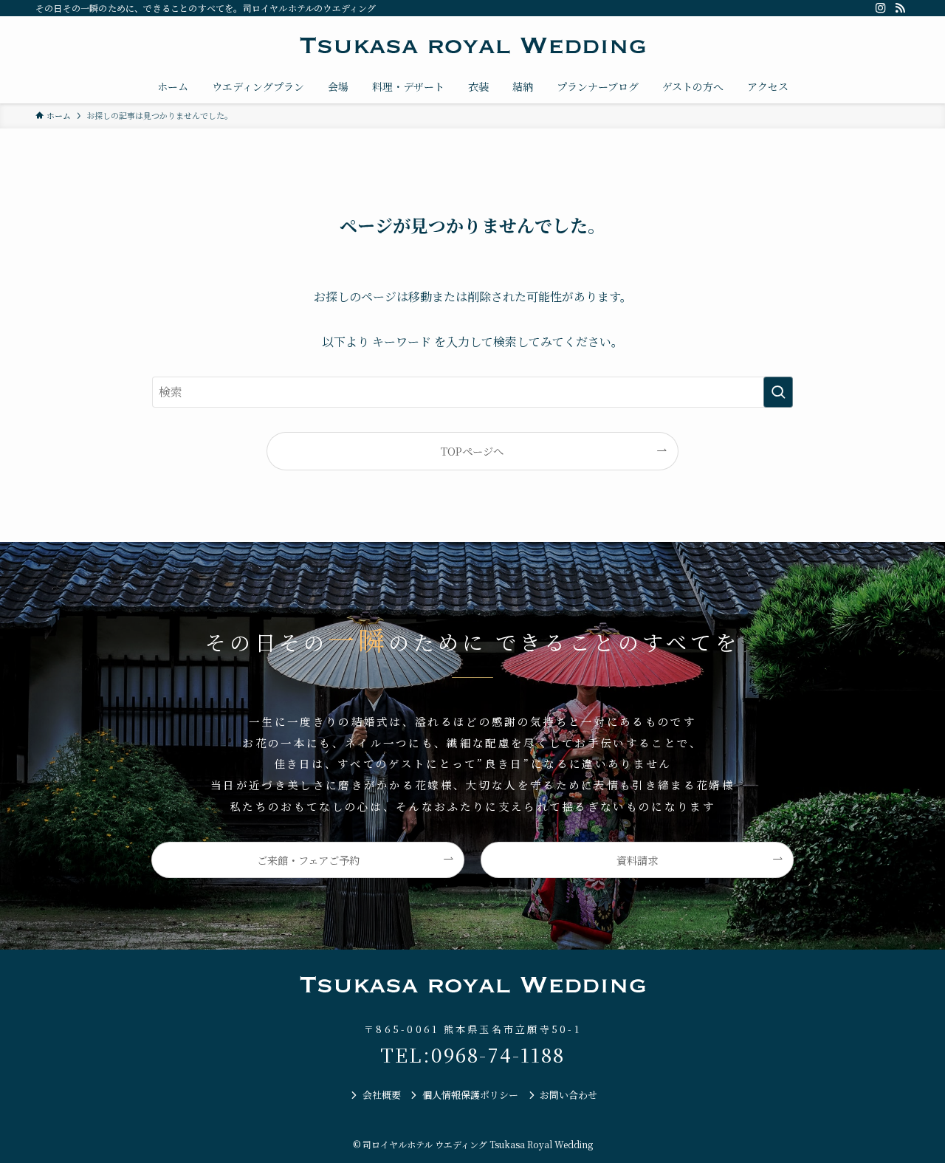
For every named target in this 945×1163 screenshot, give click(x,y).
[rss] (900, 8)
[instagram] (880, 8)
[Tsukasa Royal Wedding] (472, 46)
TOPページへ (472, 451)
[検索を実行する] (778, 392)
